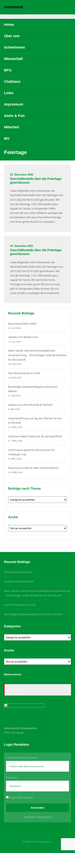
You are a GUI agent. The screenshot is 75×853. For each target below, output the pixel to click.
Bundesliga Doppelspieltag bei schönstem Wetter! (33, 614)
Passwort (11, 777)
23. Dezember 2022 (21, 174)
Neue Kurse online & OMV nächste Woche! (33, 468)
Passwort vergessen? (37, 817)
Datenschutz (16, 690)
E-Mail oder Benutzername (22, 757)
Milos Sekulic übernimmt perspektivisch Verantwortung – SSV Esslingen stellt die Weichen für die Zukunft (37, 355)
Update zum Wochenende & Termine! (30, 405)
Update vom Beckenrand (23, 337)
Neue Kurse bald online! (22, 323)
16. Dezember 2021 (21, 245)
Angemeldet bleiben (21, 797)
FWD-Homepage (14, 732)
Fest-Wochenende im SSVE (24, 373)
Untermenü (13, 7)
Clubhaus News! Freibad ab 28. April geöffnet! (35, 436)
